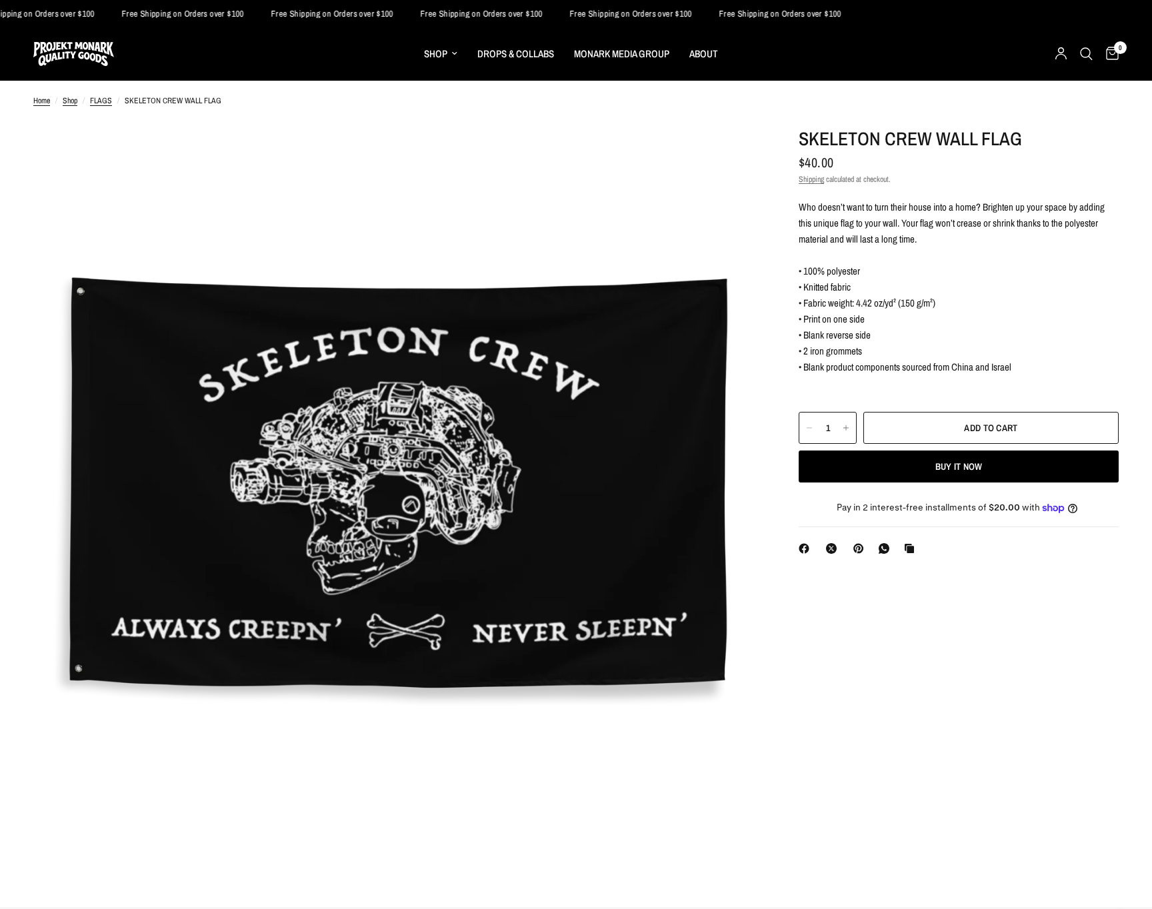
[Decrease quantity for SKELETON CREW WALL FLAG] (809, 428)
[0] (1109, 54)
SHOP (435, 54)
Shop (70, 100)
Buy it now (959, 466)
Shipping (811, 179)
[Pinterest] (861, 548)
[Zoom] (730, 148)
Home (41, 100)
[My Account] (1061, 54)
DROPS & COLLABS (515, 54)
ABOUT (703, 54)
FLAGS (101, 100)
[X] (834, 548)
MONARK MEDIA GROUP (621, 54)
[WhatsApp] (887, 548)
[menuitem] (440, 54)
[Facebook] (807, 548)
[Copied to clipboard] (912, 548)
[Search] (1086, 54)
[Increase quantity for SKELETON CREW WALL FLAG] (846, 428)
